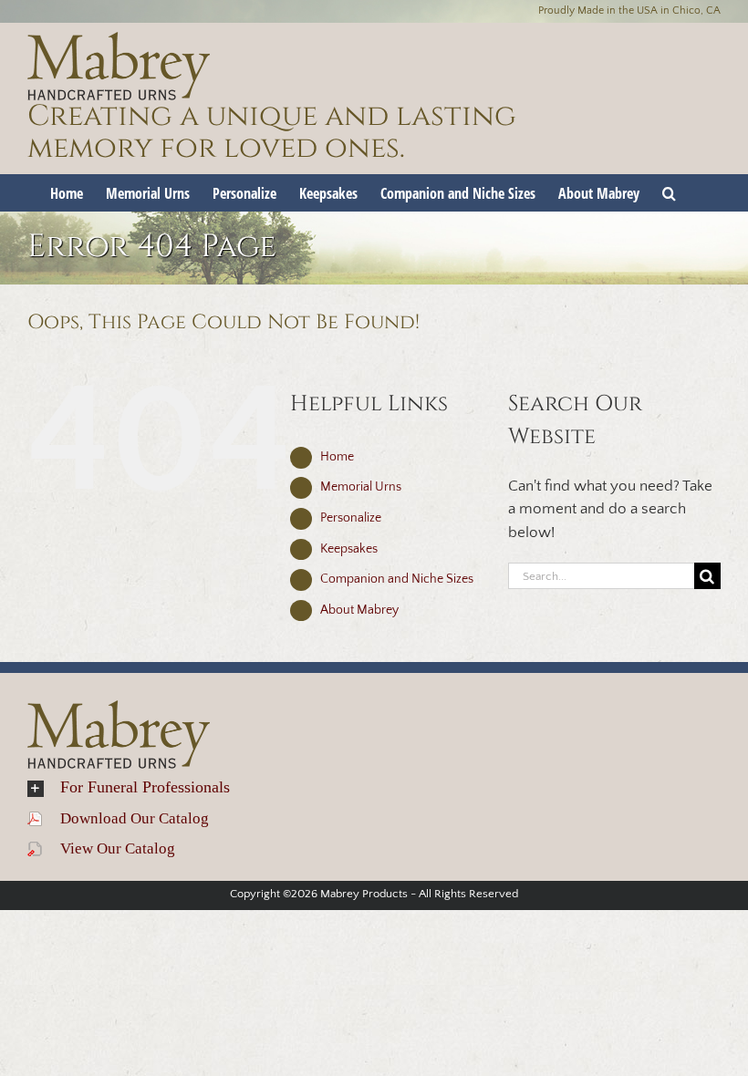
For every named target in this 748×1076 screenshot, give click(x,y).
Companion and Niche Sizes (396, 579)
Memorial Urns (360, 487)
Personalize (350, 518)
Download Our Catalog (125, 818)
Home (337, 457)
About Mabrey (359, 610)
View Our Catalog (108, 848)
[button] (669, 192)
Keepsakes (349, 549)
